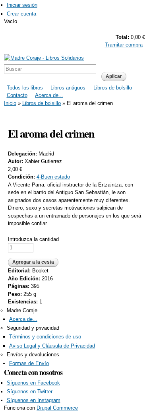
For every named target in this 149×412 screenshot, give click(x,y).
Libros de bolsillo (112, 88)
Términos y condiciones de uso (45, 337)
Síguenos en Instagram (33, 400)
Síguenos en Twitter (29, 392)
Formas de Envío (29, 363)
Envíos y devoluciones (33, 355)
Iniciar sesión (22, 5)
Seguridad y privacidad (33, 328)
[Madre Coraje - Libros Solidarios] (44, 58)
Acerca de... (49, 95)
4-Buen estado (53, 177)
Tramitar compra (124, 45)
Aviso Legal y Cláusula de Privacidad (52, 346)
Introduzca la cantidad (33, 239)
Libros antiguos (67, 88)
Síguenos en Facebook (33, 383)
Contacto (17, 95)
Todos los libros (25, 88)
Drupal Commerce (57, 408)
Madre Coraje (22, 310)
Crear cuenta (21, 14)
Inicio (10, 103)
